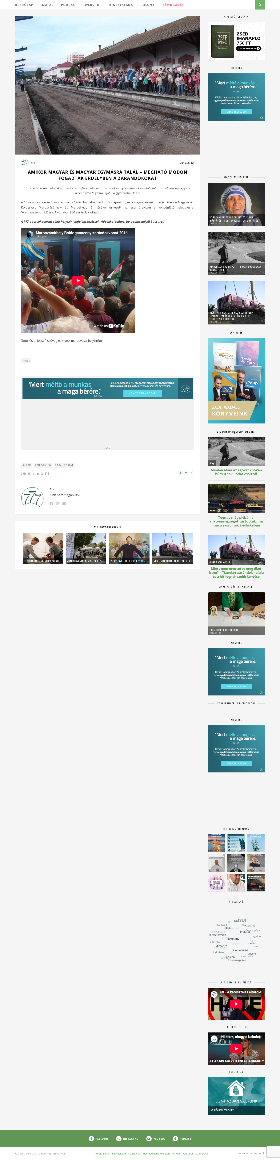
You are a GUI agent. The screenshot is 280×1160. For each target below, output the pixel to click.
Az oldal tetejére (250, 1153)
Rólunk (148, 5)
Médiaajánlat (102, 1153)
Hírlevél (176, 1153)
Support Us (201, 1153)
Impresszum (119, 1153)
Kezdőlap (24, 5)
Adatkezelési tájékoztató (156, 1153)
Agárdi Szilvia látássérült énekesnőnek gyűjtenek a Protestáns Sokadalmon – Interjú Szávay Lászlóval (86, 561)
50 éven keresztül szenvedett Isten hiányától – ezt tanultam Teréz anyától (234, 219)
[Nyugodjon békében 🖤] (236, 863)
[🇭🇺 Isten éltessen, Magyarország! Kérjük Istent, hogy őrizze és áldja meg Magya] (216, 843)
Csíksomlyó (43, 465)
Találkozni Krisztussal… (225, 630)
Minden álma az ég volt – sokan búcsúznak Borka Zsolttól (235, 268)
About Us (188, 1153)
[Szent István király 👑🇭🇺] (236, 843)
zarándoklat (64, 465)
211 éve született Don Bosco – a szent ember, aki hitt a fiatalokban (129, 561)
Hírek (26, 360)
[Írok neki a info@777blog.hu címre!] (64, 503)
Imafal (47, 5)
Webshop (93, 5)
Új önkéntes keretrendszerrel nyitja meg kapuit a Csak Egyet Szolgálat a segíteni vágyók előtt (43, 561)
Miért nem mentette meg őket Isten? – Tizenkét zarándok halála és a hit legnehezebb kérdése (172, 561)
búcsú (26, 465)
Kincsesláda (121, 5)
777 (32, 163)
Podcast (69, 5)
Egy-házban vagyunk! (222, 1109)
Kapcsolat (134, 1153)
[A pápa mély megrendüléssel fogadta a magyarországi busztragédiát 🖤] (216, 863)
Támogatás (173, 5)
